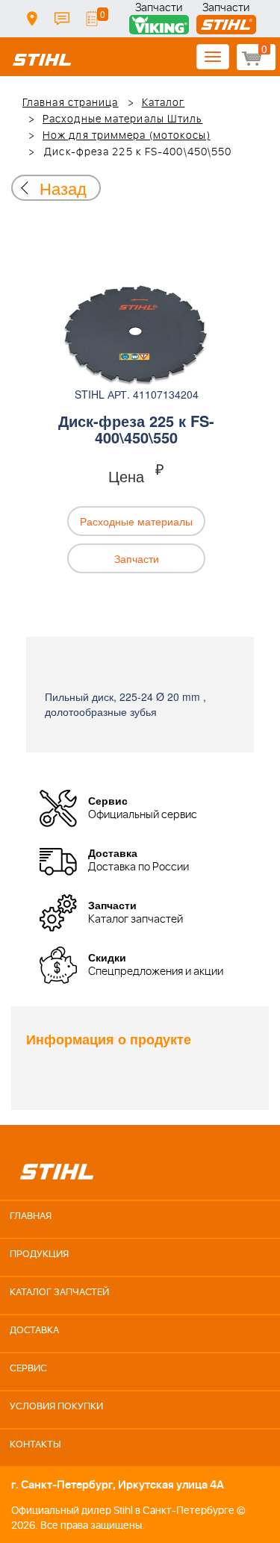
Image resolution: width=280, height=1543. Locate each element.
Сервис (28, 1369)
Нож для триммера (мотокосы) (127, 135)
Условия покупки (56, 1407)
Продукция (39, 1254)
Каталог (163, 103)
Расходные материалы (136, 521)
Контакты (62, 18)
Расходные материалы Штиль (123, 119)
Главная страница (70, 103)
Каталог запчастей (59, 1292)
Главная (31, 1216)
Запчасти (158, 9)
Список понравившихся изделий (91, 18)
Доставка (32, 18)
